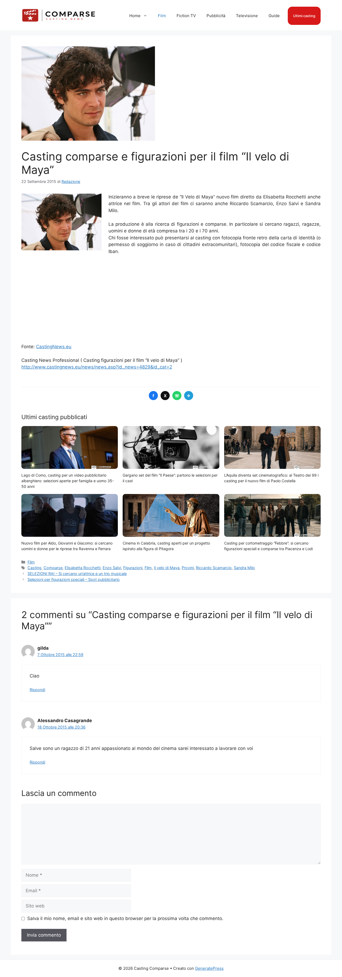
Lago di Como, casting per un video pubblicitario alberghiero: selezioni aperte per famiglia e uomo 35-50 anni (67, 481)
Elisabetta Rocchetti (82, 567)
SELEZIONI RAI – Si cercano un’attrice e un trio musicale (77, 573)
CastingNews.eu (53, 346)
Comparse (53, 567)
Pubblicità (216, 15)
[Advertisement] (171, 299)
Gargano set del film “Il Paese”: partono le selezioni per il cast (170, 478)
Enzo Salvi (112, 567)
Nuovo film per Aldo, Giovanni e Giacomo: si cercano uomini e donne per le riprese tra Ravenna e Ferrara (66, 546)
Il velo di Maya (167, 567)
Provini (188, 567)
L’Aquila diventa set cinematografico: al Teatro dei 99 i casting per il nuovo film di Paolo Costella (271, 478)
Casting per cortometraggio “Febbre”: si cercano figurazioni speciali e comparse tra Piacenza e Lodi (268, 546)
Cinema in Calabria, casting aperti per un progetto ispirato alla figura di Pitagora (166, 546)
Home (135, 15)
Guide (274, 15)
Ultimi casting (304, 16)
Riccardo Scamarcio (214, 567)
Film (162, 15)
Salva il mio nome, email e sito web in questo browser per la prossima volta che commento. (125, 918)
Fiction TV (186, 15)
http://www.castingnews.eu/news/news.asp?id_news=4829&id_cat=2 (96, 367)
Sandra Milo (244, 567)
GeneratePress (209, 968)
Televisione (247, 15)
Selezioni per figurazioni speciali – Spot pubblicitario (74, 579)
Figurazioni (132, 567)
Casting (34, 567)
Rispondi (37, 689)
